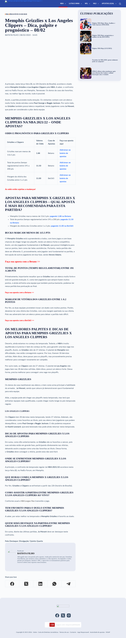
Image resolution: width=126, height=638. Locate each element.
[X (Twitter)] (26, 584)
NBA (62, 3)
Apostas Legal (108, 3)
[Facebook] (12, 584)
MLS (94, 3)
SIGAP (108, 632)
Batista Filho (25, 553)
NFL (86, 3)
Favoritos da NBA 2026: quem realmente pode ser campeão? (105, 60)
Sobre (35, 632)
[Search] (120, 4)
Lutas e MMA (74, 3)
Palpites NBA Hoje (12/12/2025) (102, 48)
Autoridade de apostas (97, 632)
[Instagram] (69, 615)
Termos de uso (64, 632)
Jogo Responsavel (83, 632)
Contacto (73, 632)
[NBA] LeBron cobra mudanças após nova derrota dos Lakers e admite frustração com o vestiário (104, 73)
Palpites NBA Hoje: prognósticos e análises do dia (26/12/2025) (103, 36)
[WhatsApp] (54, 584)
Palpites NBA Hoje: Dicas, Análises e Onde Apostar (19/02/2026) (103, 24)
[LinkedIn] (40, 584)
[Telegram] (69, 584)
